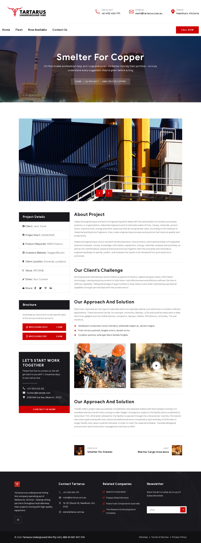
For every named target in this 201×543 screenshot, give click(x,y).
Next (108, 193)
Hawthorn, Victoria (187, 13)
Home (6, 29)
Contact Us (59, 29)
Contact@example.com (39, 393)
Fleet (19, 29)
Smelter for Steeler (100, 451)
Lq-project (92, 81)
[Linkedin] (18, 519)
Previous (99, 193)
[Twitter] (40, 288)
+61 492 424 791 (111, 13)
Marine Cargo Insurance (153, 451)
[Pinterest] (45, 288)
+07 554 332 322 (35, 388)
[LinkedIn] (51, 288)
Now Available (37, 29)
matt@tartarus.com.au (148, 13)
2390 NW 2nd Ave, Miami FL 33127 (44, 397)
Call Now (187, 30)
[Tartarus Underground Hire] (26, 12)
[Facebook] (35, 288)
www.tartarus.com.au (73, 512)
